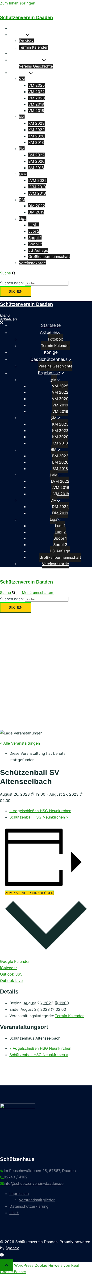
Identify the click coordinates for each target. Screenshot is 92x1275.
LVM (23, 174)
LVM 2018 (37, 193)
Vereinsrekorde (32, 262)
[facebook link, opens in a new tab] (2, 1254)
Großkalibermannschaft (49, 256)
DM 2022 (36, 205)
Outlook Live (11, 980)
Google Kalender (15, 961)
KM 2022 (36, 129)
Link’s (14, 1212)
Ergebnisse (19, 72)
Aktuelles (17, 34)
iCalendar (8, 967)
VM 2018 (36, 110)
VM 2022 (36, 91)
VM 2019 (36, 104)
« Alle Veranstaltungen (20, 743)
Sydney (12, 1247)
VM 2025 (36, 85)
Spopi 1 (35, 237)
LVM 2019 (37, 186)
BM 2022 (36, 155)
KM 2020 (36, 136)
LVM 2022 (37, 180)
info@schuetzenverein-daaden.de (33, 1183)
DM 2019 (36, 212)
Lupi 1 (33, 224)
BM (22, 148)
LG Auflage (38, 250)
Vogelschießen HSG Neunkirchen (40, 810)
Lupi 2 (33, 231)
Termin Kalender (33, 47)
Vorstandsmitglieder (37, 1200)
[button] (10, 273)
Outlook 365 (11, 974)
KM (22, 117)
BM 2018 (36, 167)
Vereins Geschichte (36, 66)
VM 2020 (36, 98)
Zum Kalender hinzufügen (29, 893)
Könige (15, 53)
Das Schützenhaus (25, 59)
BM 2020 (36, 161)
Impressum (19, 1193)
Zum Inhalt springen (17, 3)
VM (22, 79)
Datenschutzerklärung (29, 1206)
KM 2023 (36, 123)
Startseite (18, 28)
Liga (22, 218)
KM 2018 (36, 142)
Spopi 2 (35, 244)
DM (22, 199)
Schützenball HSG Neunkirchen (38, 817)
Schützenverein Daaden (26, 17)
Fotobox (26, 40)
